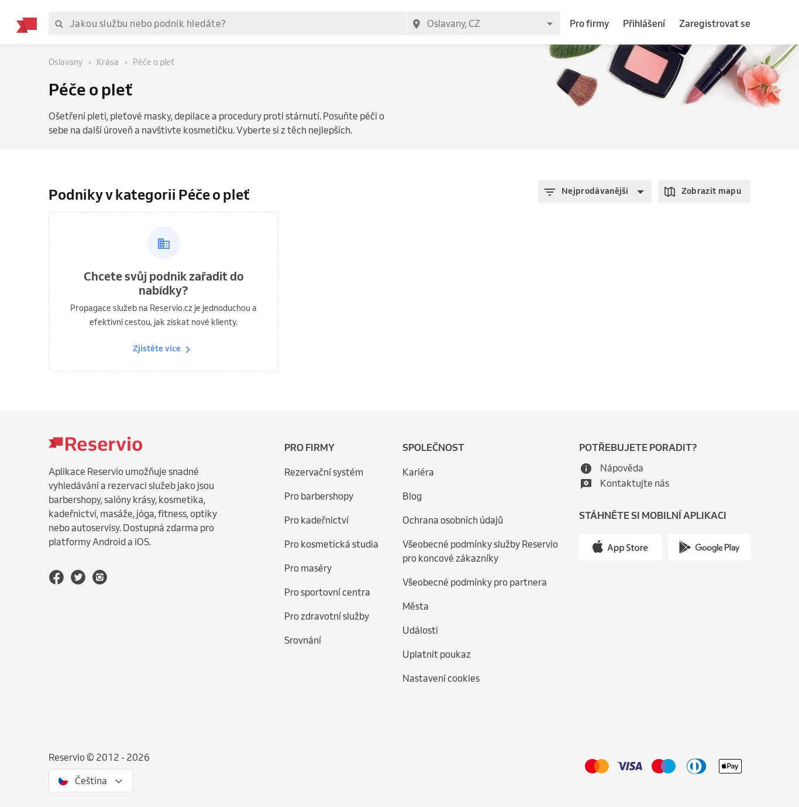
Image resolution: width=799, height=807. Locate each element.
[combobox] (483, 23)
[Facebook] (56, 577)
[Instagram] (100, 577)
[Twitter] (78, 577)
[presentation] (91, 780)
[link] (488, 551)
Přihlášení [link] (644, 23)
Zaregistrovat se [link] (714, 23)
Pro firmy (589, 23)
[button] (595, 191)
